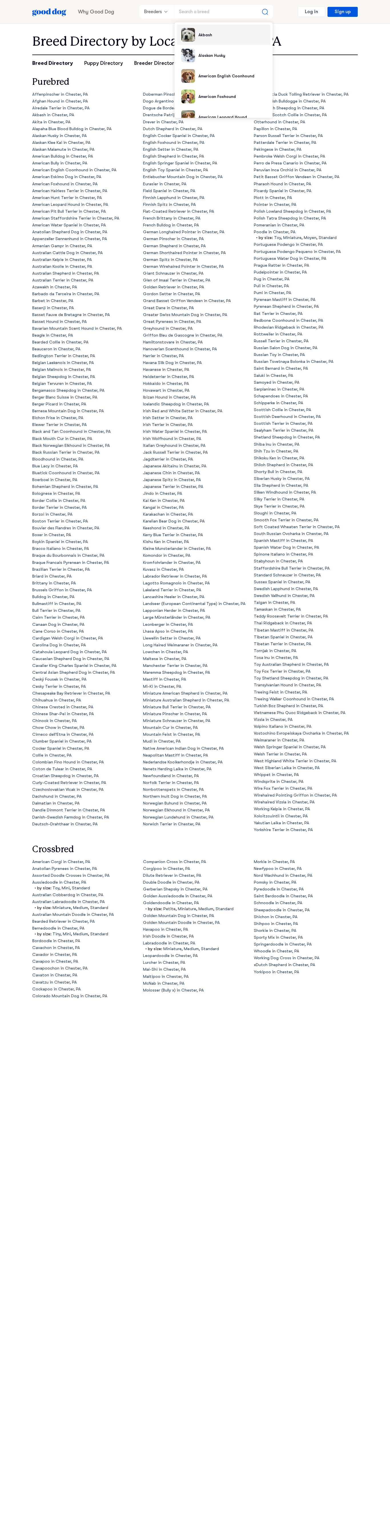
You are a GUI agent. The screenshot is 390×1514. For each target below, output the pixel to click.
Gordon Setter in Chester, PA (171, 293)
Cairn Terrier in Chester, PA (58, 617)
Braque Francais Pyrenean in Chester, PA (70, 562)
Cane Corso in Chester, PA (58, 631)
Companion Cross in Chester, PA (174, 861)
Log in (311, 11)
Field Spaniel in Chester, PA (169, 190)
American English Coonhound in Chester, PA (74, 170)
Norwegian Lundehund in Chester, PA (178, 817)
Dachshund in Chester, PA (57, 796)
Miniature (292, 237)
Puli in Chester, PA (271, 286)
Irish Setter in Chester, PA (168, 417)
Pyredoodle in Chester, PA (279, 889)
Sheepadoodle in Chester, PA (282, 910)
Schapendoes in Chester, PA (281, 396)
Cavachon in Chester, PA (56, 947)
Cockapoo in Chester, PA (56, 989)
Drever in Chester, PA (163, 122)
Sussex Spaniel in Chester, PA (282, 582)
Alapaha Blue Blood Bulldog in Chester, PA (72, 128)
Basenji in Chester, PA (53, 307)
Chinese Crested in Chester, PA (62, 707)
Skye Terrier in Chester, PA (279, 506)
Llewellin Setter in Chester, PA (172, 638)
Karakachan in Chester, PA (168, 514)
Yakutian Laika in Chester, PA (281, 823)
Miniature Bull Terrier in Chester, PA (177, 707)
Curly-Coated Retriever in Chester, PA (69, 782)
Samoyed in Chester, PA (276, 382)
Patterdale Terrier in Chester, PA (285, 142)
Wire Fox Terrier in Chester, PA (283, 788)
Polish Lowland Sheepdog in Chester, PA (292, 211)
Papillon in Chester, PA (275, 128)
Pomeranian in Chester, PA (279, 225)
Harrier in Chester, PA (163, 355)
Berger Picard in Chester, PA (59, 404)
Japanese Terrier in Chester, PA (173, 486)
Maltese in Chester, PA (164, 658)
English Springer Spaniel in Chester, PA (180, 163)
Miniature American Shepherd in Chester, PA (185, 693)
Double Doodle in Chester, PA (171, 882)
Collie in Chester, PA (52, 755)
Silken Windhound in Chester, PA (285, 492)
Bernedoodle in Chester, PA (58, 928)
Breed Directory (52, 63)
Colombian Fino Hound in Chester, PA (68, 762)
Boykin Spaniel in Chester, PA (60, 541)
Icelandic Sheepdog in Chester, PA (176, 404)
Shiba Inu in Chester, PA (276, 444)
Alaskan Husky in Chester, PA (59, 135)
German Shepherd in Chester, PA (174, 246)
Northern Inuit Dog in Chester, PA (175, 796)
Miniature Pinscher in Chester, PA (175, 713)
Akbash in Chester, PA (53, 114)
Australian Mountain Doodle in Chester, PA (73, 914)
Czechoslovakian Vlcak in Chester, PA (68, 789)
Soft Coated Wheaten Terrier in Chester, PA (297, 526)
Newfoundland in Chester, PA (171, 775)
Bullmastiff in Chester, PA (56, 603)
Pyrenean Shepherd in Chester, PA (286, 306)
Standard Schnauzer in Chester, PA (287, 575)
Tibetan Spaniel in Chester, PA (283, 637)
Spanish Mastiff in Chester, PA (283, 540)
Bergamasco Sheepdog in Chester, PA (68, 390)
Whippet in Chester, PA (276, 774)
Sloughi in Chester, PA (275, 513)
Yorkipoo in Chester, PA (276, 972)
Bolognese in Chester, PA (56, 493)
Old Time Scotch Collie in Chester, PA (290, 114)
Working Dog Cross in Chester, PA (286, 958)
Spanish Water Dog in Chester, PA (286, 547)
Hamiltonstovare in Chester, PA (173, 342)
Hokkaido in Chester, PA (166, 383)
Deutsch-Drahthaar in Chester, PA (65, 824)
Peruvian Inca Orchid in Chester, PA (287, 170)
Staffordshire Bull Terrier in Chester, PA (292, 568)
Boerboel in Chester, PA (54, 479)
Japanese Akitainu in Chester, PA (174, 466)
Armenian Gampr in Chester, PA (62, 246)
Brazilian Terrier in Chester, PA (61, 569)
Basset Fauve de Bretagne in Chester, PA (71, 314)
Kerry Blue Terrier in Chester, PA (173, 534)
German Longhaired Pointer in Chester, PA (183, 232)
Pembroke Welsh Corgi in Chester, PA (289, 156)
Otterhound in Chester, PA (279, 122)
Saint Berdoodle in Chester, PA (283, 896)
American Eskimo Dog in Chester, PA (66, 176)
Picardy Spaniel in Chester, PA (282, 190)
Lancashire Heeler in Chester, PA (173, 596)
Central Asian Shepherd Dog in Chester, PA (73, 672)
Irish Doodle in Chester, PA (168, 936)
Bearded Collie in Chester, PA (60, 342)
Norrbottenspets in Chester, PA (173, 789)
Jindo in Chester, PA (162, 493)
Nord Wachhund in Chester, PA (283, 875)
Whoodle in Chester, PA (276, 951)
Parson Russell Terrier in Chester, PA (288, 135)
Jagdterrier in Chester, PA (168, 459)
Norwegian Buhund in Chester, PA (175, 803)
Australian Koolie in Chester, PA (62, 266)
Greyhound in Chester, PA (168, 328)
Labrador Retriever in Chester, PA (175, 576)
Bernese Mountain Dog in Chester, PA (68, 411)
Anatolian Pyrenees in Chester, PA (64, 868)
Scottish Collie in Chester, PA (282, 409)
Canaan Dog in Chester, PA (58, 624)
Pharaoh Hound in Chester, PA (282, 184)
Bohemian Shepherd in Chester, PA (65, 486)
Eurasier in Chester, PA (164, 184)
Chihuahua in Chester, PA (56, 700)
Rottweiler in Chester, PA (278, 334)
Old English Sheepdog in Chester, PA (289, 108)
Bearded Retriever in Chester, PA (63, 921)
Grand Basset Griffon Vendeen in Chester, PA (187, 300)
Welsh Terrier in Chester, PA (280, 754)
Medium (80, 907)
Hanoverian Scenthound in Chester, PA (180, 349)
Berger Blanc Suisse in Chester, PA (64, 397)
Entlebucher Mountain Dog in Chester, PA (183, 176)
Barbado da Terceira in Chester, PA (65, 293)
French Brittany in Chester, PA (171, 218)
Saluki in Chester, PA (273, 375)
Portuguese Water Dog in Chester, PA (290, 258)
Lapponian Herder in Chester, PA (174, 610)
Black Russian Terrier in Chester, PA (66, 452)
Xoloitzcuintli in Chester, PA (281, 816)
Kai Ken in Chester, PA (164, 500)
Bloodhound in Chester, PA (57, 459)
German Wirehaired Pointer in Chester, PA (183, 266)
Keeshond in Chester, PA (166, 528)
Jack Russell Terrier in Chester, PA (175, 452)
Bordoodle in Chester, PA (56, 940)
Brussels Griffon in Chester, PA (62, 590)
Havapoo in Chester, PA (165, 929)
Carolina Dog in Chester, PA (59, 645)
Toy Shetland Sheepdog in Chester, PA (291, 678)
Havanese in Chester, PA (166, 369)
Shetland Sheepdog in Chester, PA (287, 437)
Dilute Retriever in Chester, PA (172, 875)
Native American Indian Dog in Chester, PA (183, 748)
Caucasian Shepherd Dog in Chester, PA (70, 658)
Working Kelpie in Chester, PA (282, 809)
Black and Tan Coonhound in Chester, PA (71, 431)
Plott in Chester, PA (273, 197)
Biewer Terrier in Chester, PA (59, 424)
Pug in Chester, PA (272, 279)
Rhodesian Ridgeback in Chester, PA (288, 327)
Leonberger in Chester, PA (168, 624)
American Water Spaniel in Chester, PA (69, 225)
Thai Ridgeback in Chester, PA (283, 623)
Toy (277, 237)
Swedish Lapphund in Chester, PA (286, 588)
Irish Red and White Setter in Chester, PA (182, 411)
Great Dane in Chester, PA (168, 307)
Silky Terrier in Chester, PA (279, 499)
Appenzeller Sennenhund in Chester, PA (69, 238)
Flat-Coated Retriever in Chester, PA (178, 211)
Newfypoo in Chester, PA (278, 868)
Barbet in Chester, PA (52, 300)
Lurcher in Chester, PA (164, 962)
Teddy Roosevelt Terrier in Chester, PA (291, 616)
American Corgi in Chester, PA (61, 861)
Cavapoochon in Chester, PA (60, 968)
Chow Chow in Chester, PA (58, 727)
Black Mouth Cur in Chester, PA (62, 438)
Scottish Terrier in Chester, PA (283, 423)
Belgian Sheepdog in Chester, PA (63, 376)
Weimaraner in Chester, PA (279, 740)
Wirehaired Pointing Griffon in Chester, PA (295, 795)
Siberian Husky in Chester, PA (282, 478)
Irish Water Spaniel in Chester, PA (175, 431)
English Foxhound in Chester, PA (173, 142)
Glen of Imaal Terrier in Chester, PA (176, 280)
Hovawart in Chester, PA (166, 390)
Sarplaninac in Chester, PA (279, 389)
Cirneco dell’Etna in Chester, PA (63, 734)
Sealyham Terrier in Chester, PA (283, 430)
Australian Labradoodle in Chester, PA (68, 901)
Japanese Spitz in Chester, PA (172, 479)
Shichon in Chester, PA (275, 916)
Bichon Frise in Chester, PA (57, 417)
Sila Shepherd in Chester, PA (281, 485)
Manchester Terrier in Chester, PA (175, 665)
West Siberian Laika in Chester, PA (287, 767)
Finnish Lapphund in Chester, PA (173, 197)
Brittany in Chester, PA (54, 583)
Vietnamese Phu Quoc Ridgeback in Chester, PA (299, 712)
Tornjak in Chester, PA (275, 650)
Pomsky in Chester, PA (275, 882)
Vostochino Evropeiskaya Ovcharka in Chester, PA (301, 733)
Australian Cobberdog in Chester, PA (67, 894)
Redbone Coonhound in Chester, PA (288, 320)
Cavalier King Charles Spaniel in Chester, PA (74, 665)
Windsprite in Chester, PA (278, 781)
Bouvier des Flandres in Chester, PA (65, 528)
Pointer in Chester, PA (275, 204)
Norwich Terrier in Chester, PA (171, 824)
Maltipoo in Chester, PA (166, 976)
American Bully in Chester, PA (59, 163)
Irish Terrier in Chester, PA (168, 424)
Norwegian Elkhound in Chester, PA (176, 810)
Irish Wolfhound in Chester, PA (172, 438)
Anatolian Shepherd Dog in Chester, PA (69, 232)
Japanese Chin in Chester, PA (171, 473)
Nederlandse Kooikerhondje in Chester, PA (183, 762)
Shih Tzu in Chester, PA (276, 451)
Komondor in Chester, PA (166, 555)
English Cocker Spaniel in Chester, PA (179, 135)
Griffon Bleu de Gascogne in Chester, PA (182, 335)
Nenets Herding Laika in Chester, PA (177, 769)
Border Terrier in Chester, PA (59, 507)
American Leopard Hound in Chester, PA (70, 204)
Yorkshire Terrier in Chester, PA (283, 829)
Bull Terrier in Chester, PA (56, 610)
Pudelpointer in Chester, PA (280, 272)
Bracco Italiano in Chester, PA (60, 548)
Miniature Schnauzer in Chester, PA (176, 720)
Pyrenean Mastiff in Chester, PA (284, 299)
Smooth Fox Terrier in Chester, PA (286, 520)
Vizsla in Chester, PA (273, 719)
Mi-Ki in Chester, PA (162, 686)
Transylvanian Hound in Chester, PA (287, 685)
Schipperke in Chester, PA (278, 403)
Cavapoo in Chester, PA (55, 961)
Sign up (343, 11)
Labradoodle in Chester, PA (169, 943)
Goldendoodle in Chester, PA (171, 902)
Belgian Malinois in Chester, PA (61, 369)
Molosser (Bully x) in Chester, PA (173, 990)
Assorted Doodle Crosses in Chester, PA (71, 875)
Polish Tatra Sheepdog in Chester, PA (290, 218)
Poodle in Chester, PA (274, 232)
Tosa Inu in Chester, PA (276, 657)
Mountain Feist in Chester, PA (171, 734)
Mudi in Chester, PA (162, 741)
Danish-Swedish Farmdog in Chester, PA (70, 817)
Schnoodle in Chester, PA (278, 902)
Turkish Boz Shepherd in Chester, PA (288, 705)
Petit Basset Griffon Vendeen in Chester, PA (296, 176)
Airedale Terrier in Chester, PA (61, 108)
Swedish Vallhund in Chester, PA (284, 595)
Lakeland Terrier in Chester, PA (172, 590)
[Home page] (49, 12)
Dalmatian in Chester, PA (56, 803)
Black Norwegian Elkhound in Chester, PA (71, 445)
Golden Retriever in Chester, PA (173, 287)
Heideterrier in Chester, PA (168, 376)
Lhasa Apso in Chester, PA (168, 631)
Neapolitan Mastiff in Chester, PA (175, 755)
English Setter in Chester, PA (170, 149)
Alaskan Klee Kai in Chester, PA (61, 142)
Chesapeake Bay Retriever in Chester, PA (71, 693)
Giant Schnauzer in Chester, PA (173, 273)
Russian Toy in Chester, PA (279, 354)
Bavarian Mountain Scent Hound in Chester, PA (77, 328)
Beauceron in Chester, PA (56, 349)
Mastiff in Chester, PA (164, 679)
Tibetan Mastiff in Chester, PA (283, 630)
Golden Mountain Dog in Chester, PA (178, 915)
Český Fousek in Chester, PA (59, 679)
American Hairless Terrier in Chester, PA (69, 190)
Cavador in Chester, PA (54, 954)
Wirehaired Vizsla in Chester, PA (284, 802)
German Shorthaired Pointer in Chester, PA (184, 252)
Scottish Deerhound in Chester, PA (287, 416)
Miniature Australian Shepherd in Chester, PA (186, 700)
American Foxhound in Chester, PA (65, 184)
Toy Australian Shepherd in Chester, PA (291, 664)
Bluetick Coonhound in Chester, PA (66, 473)
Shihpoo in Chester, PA (276, 923)
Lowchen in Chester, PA (165, 652)
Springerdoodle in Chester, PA (283, 944)
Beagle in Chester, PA (52, 335)
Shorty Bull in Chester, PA (278, 471)
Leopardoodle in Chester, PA (170, 955)
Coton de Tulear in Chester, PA (62, 769)
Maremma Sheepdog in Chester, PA (176, 672)
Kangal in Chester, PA (163, 507)
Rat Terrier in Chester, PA (278, 313)
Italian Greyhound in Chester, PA (174, 445)
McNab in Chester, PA (163, 983)
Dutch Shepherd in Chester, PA (172, 128)
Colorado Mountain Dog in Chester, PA (69, 996)
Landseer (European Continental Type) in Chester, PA (194, 603)
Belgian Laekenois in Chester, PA (63, 362)
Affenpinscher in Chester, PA (60, 94)
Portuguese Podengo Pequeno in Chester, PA (297, 251)
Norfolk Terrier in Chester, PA (171, 782)
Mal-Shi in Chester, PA (164, 969)
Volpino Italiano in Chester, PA (282, 726)
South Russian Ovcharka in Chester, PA (291, 533)
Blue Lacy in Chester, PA (55, 466)
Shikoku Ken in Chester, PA (279, 458)
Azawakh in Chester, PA (54, 287)
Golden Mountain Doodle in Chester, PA (181, 922)
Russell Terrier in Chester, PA (281, 341)
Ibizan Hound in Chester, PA (169, 397)
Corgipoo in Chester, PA (166, 868)
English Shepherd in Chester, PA (173, 156)
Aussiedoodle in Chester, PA (59, 882)
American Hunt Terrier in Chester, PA (67, 197)
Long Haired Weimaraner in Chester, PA (180, 645)
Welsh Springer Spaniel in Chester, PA (290, 747)
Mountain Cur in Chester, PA (170, 727)
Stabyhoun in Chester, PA (278, 561)
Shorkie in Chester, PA (275, 930)
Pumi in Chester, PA (272, 292)
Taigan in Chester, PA (274, 602)
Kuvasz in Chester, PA (163, 569)
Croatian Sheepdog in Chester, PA (65, 775)
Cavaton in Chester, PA (54, 975)
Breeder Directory (155, 63)
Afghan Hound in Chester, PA (60, 101)
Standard (328, 237)
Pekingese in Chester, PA (277, 149)
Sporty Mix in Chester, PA (278, 937)
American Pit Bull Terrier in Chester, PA (69, 211)
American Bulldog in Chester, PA (62, 156)
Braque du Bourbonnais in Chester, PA (68, 555)
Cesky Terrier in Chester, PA (59, 686)
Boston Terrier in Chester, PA (60, 521)
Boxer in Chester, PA (51, 534)
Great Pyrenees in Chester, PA (172, 321)
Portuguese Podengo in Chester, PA (288, 244)
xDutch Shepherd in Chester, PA (284, 964)
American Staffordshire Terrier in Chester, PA (75, 218)
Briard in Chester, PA (52, 576)
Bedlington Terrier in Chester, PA (63, 355)
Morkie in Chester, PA (274, 861)
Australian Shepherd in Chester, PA (65, 273)
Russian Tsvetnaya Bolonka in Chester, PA (293, 361)
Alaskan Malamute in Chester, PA (63, 149)
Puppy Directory (103, 63)
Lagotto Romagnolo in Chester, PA (176, 583)
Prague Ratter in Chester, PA (281, 265)
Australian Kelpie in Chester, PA (62, 259)
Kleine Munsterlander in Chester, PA (177, 548)
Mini (66, 888)
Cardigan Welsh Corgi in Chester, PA (67, 638)
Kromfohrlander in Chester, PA (172, 562)
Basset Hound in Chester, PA (59, 321)
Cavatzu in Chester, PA (54, 982)
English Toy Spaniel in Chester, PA (175, 170)
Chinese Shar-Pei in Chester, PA (63, 713)
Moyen (310, 237)
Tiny (57, 934)
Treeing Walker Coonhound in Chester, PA (294, 699)
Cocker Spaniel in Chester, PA (60, 748)
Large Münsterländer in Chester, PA (176, 617)
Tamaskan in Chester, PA (277, 609)
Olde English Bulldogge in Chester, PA (290, 101)
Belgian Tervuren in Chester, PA (62, 383)
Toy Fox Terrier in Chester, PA (282, 671)
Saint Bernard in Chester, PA (281, 368)
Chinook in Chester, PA (54, 720)
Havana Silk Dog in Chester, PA (172, 362)
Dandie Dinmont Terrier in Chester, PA (68, 810)
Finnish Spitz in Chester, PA (169, 204)
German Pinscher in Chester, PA (173, 238)
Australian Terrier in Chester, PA (62, 280)
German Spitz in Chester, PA (170, 259)
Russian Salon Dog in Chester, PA (285, 347)
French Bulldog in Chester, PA (171, 225)
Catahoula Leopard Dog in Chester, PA (69, 652)
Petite (169, 908)
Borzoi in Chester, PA (52, 514)
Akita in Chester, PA (51, 122)
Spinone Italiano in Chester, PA (283, 554)
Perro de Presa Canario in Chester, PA (290, 163)
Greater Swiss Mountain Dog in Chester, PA (185, 314)
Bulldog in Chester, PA (53, 596)
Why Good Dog (96, 12)
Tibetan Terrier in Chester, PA (282, 644)
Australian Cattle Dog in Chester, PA (67, 252)
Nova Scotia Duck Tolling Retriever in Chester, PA (301, 94)
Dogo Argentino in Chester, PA (172, 101)
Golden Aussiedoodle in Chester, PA (177, 896)
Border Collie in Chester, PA (58, 500)
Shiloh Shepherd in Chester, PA (283, 465)
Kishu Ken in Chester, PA (166, 541)
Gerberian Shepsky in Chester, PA (175, 889)
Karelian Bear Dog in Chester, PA (174, 521)
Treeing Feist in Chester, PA (280, 692)
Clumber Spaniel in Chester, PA (62, 741)
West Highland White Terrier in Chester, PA (295, 761)
